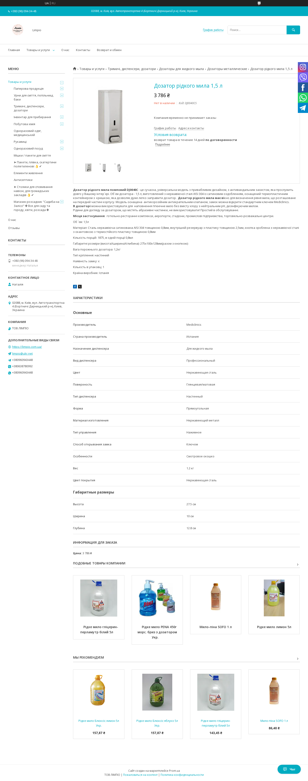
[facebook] (75, 287)
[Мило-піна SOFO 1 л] (215, 598)
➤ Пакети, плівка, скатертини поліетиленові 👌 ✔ (35, 164)
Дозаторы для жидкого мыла (181, 69)
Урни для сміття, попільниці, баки (34, 97)
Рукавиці (20, 142)
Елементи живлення (28, 173)
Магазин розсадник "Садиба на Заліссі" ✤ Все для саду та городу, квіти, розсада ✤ (36, 206)
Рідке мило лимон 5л (274, 627)
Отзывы (14, 228)
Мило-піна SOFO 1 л (216, 627)
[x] (80, 287)
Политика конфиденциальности (182, 775)
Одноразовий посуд (28, 148)
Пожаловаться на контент (140, 775)
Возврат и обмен (109, 50)
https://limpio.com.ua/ (27, 346)
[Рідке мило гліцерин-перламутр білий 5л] (98, 598)
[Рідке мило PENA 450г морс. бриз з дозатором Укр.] (157, 598)
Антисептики (23, 180)
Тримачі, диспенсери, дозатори (132, 69)
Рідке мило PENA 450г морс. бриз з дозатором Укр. (158, 632)
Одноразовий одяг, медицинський (27, 133)
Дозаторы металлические (227, 69)
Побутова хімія (24, 124)
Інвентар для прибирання (32, 117)
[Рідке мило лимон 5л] (274, 598)
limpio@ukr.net (22, 353)
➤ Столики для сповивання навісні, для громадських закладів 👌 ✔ (33, 191)
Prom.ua (174, 771)
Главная (14, 50)
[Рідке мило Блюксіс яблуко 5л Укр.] (157, 692)
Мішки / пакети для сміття (32, 155)
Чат (292, 769)
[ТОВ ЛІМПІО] (17, 38)
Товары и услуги (38, 50)
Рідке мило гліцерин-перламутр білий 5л (99, 629)
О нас (65, 50)
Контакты (83, 50)
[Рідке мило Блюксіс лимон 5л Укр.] (98, 692)
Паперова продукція (29, 89)
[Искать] (293, 30)
